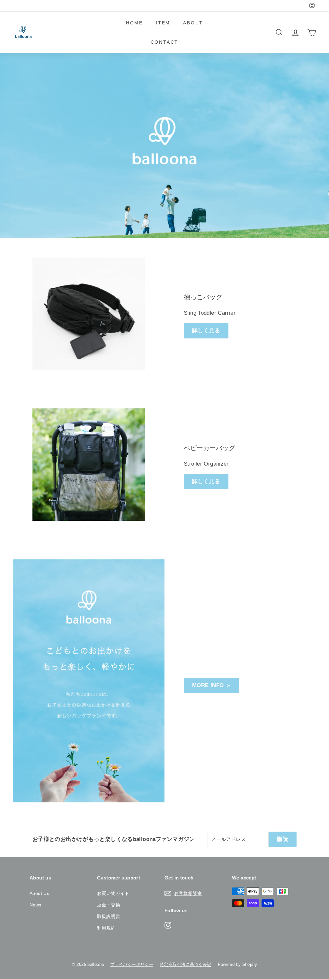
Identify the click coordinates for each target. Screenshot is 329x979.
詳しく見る (206, 331)
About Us (39, 893)
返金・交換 (108, 904)
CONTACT (165, 42)
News (35, 904)
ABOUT (193, 22)
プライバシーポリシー (131, 964)
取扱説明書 (108, 916)
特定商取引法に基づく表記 (185, 964)
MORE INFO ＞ (211, 685)
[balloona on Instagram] (167, 924)
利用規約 (106, 928)
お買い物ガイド (113, 893)
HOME (134, 22)
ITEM (163, 22)
